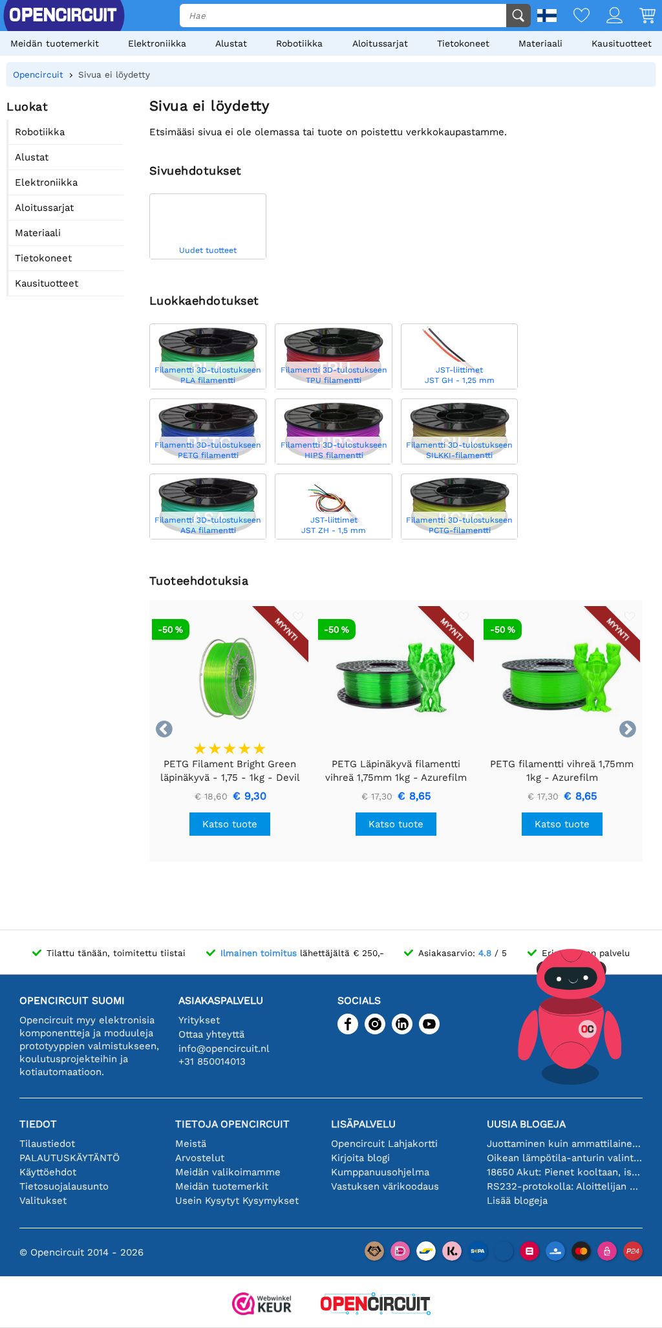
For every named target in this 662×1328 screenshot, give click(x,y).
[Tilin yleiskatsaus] (606, 16)
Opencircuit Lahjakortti (384, 1143)
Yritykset (199, 1020)
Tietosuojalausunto (64, 1186)
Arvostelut (199, 1158)
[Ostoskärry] (639, 16)
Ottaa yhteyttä (211, 1034)
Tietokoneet (463, 43)
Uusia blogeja (526, 1124)
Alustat (231, 43)
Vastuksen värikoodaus (385, 1186)
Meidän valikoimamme (228, 1172)
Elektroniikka (157, 43)
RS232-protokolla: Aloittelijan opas (565, 1186)
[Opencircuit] (376, 1305)
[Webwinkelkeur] (262, 1305)
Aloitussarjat (380, 43)
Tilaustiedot (47, 1143)
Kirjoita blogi (360, 1158)
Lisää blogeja (517, 1200)
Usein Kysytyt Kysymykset (237, 1200)
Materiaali (540, 43)
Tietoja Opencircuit (232, 1124)
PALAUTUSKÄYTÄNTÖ (69, 1158)
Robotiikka (299, 43)
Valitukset (43, 1200)
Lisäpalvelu (363, 1124)
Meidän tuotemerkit (54, 43)
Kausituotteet (622, 43)
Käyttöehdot (47, 1172)
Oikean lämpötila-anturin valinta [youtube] (565, 1158)
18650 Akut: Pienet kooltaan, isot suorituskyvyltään (565, 1172)
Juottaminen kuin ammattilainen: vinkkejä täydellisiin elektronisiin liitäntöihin (565, 1143)
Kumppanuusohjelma (380, 1172)
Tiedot (38, 1124)
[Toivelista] (573, 16)
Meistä (190, 1143)
